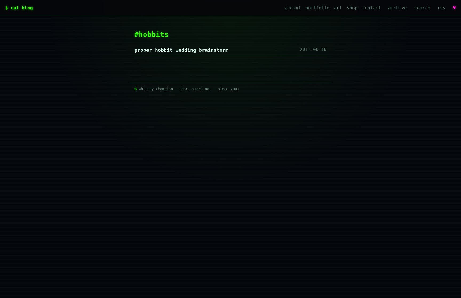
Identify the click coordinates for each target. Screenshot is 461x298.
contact (371, 7)
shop (352, 7)
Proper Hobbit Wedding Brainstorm (181, 50)
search (422, 7)
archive (397, 7)
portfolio (317, 7)
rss (442, 7)
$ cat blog (19, 7)
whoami (293, 7)
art (338, 7)
